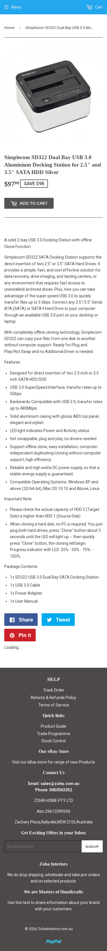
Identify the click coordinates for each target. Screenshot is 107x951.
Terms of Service (53, 705)
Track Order (53, 690)
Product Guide (53, 726)
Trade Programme (53, 733)
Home (9, 28)
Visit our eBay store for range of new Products (53, 762)
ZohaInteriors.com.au (55, 929)
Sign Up (92, 846)
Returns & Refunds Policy (53, 697)
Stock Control (53, 741)
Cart (98, 7)
